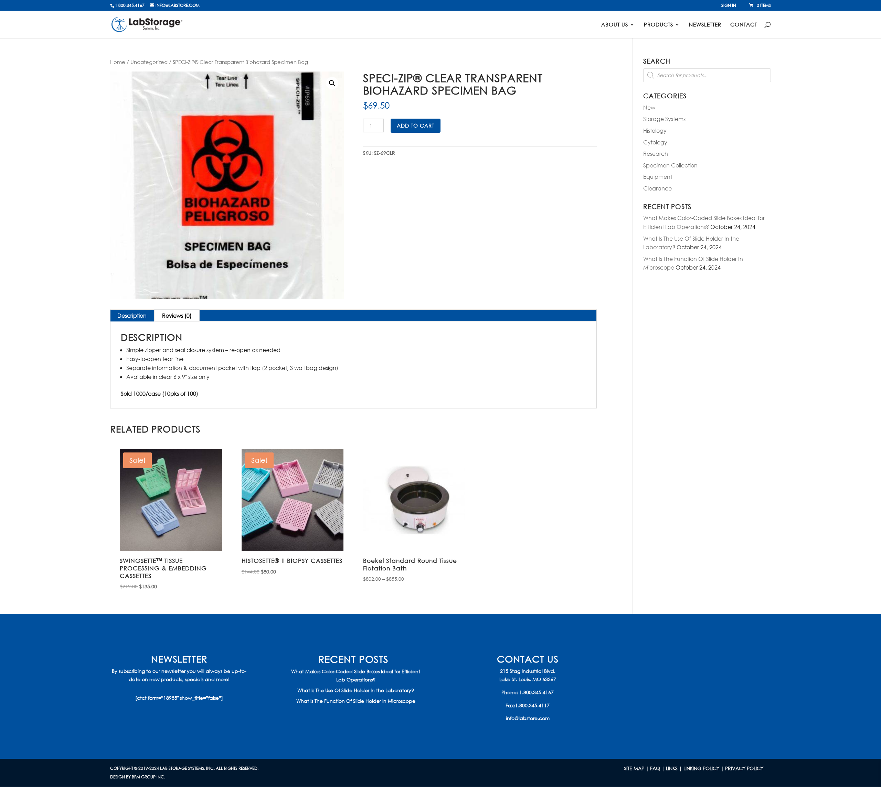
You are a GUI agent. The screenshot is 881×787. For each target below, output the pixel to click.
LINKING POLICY (701, 768)
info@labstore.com (528, 718)
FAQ (655, 768)
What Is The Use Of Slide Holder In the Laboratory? (355, 690)
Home (117, 61)
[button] (332, 83)
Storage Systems (664, 118)
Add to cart (415, 125)
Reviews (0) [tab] (177, 315)
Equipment (657, 176)
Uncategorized (149, 61)
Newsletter (705, 25)
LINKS (672, 768)
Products (658, 25)
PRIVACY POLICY (744, 768)
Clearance (657, 188)
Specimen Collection (670, 165)
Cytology (655, 142)
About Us (614, 25)
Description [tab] (132, 315)
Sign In (728, 5)
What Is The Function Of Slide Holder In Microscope (355, 701)
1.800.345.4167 (536, 692)
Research (655, 153)
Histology (655, 130)
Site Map (634, 768)
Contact (743, 25)
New (649, 107)
